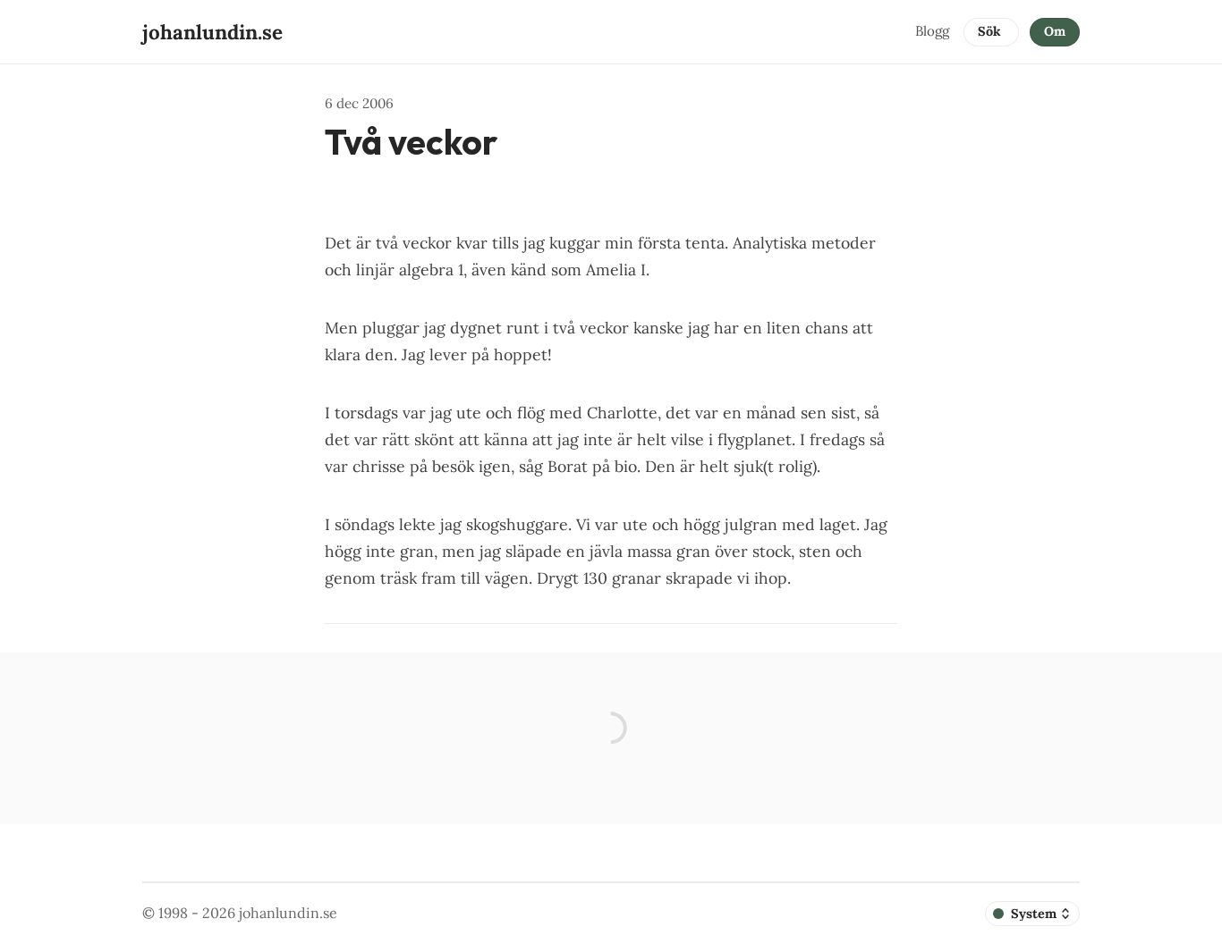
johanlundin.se (288, 913)
